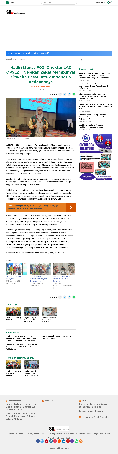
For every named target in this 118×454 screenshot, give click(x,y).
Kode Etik (20, 434)
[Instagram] (55, 441)
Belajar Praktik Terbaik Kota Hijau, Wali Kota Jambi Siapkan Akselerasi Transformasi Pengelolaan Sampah (95, 75)
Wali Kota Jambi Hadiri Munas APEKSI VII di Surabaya (61, 278)
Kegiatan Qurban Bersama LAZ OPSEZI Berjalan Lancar (31, 320)
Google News (56, 434)
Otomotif (45, 53)
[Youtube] (68, 441)
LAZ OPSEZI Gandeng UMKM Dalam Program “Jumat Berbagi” (38, 278)
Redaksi (44, 434)
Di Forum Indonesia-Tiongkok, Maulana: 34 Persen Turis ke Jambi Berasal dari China (94, 96)
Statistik (49, 401)
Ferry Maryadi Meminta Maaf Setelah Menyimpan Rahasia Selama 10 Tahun (21, 416)
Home (9, 53)
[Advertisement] (59, 33)
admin (34, 87)
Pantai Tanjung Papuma (91, 411)
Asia (84, 401)
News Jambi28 (70, 434)
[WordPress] (51, 441)
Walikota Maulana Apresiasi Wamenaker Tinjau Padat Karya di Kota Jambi (93, 86)
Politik (35, 53)
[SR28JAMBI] (15, 12)
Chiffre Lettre (85, 434)
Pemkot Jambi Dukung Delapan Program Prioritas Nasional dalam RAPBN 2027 (93, 117)
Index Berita (101, 2)
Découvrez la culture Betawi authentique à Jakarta (93, 405)
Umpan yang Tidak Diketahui (95, 417)
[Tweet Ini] (64, 94)
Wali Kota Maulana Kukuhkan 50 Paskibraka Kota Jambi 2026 (93, 126)
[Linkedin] (63, 441)
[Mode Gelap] (110, 2)
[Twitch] (72, 441)
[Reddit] (59, 441)
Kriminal (26, 53)
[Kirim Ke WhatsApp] (74, 94)
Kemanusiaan (44, 87)
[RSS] (81, 441)
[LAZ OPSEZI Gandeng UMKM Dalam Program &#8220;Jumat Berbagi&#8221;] (40, 269)
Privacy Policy (33, 434)
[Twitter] (42, 441)
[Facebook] (38, 441)
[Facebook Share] (60, 94)
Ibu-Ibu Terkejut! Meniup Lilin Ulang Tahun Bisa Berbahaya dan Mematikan (21, 407)
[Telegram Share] (69, 94)
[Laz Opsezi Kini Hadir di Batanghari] (16, 269)
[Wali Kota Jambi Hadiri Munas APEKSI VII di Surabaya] (64, 269)
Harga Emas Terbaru (101, 434)
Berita (17, 53)
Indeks (11, 434)
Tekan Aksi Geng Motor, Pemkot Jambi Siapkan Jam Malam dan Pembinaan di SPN (95, 106)
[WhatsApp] (76, 441)
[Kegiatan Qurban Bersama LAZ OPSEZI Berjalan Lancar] (31, 311)
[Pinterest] (46, 441)
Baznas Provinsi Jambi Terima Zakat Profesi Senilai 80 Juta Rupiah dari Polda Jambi (49, 320)
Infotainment (15, 401)
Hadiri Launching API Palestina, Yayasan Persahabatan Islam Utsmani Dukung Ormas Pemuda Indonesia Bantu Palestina (13, 320)
